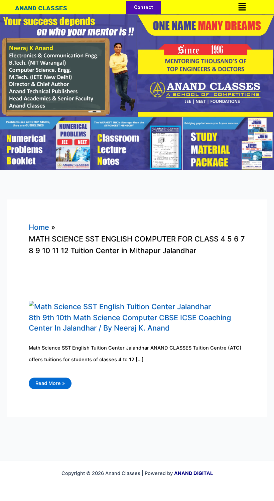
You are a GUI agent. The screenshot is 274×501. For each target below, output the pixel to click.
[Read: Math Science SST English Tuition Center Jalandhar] (120, 306)
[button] (242, 7)
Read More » (50, 382)
